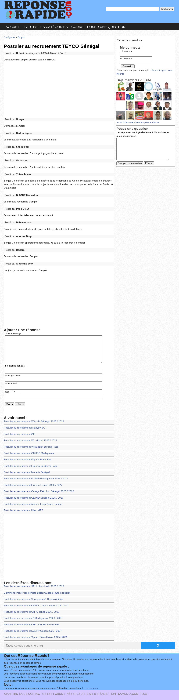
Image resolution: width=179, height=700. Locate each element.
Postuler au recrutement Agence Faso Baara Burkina (33, 504)
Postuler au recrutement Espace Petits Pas (27, 459)
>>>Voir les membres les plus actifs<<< (138, 122)
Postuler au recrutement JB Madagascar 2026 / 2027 (33, 618)
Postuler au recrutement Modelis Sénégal (27, 472)
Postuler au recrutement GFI (19, 434)
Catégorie (9, 37)
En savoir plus (90, 688)
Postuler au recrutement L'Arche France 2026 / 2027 (33, 485)
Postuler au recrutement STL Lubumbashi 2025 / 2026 (34, 586)
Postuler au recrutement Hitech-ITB (23, 510)
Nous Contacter (32, 693)
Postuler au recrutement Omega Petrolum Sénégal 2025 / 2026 (39, 491)
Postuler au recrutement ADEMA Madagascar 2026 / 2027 (36, 478)
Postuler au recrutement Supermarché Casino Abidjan (33, 599)
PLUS (143, 693)
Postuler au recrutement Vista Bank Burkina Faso (31, 446)
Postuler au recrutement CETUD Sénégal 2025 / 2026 (33, 497)
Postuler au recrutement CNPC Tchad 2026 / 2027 (31, 612)
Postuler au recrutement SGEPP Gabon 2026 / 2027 (33, 631)
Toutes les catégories (46, 27)
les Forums (56, 693)
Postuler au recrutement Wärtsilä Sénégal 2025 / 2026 (34, 421)
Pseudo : (126, 51)
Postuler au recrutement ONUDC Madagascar (29, 453)
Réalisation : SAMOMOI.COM (117, 693)
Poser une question (106, 27)
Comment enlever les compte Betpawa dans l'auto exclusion (37, 593)
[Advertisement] (59, 89)
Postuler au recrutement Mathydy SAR (25, 427)
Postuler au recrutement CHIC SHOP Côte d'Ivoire (31, 624)
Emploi (21, 37)
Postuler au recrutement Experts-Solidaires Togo (31, 466)
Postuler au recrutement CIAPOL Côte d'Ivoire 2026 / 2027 (36, 605)
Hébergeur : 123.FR (81, 693)
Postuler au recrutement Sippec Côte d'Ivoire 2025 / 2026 (35, 637)
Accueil (13, 27)
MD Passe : (126, 58)
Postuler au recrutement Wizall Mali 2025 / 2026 (30, 440)
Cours (77, 27)
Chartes (11, 693)
